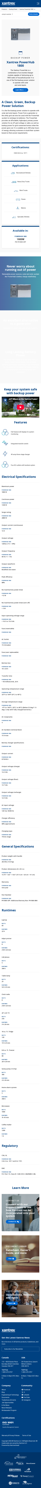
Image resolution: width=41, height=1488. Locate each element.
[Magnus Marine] (28, 1470)
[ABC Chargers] (9, 1463)
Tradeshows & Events (9, 1400)
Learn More (19, 90)
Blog (3, 1392)
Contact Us (12, 1221)
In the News (5, 1405)
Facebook (27, 1389)
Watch (10, 1303)
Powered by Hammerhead (10, 1445)
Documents (5, 1397)
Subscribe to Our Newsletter (13, 1349)
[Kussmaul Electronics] (15, 1470)
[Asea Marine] (19, 1463)
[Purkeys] (14, 1483)
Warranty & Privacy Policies (11, 1435)
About (4, 1389)
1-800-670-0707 (7, 1372)
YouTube (27, 1397)
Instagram (27, 1400)
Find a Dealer (33, 14)
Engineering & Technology (10, 1395)
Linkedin (26, 1395)
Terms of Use (26, 1435)
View (10, 1258)
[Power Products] (27, 1476)
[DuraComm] (31, 1463)
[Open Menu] (38, 3)
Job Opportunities (8, 1402)
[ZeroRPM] (27, 1483)
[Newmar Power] (12, 1476)
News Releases (7, 1408)
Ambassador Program (9, 1410)
